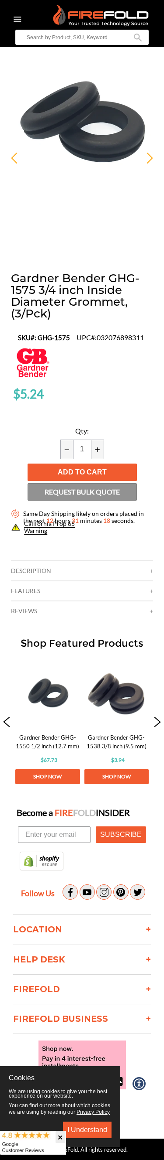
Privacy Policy (93, 1112)
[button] (6, 723)
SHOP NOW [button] (47, 776)
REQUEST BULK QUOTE (82, 492)
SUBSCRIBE (121, 834)
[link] (47, 723)
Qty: (82, 431)
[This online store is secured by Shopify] (41, 862)
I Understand (87, 1129)
